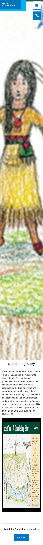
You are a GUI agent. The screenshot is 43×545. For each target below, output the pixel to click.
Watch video (21, 537)
